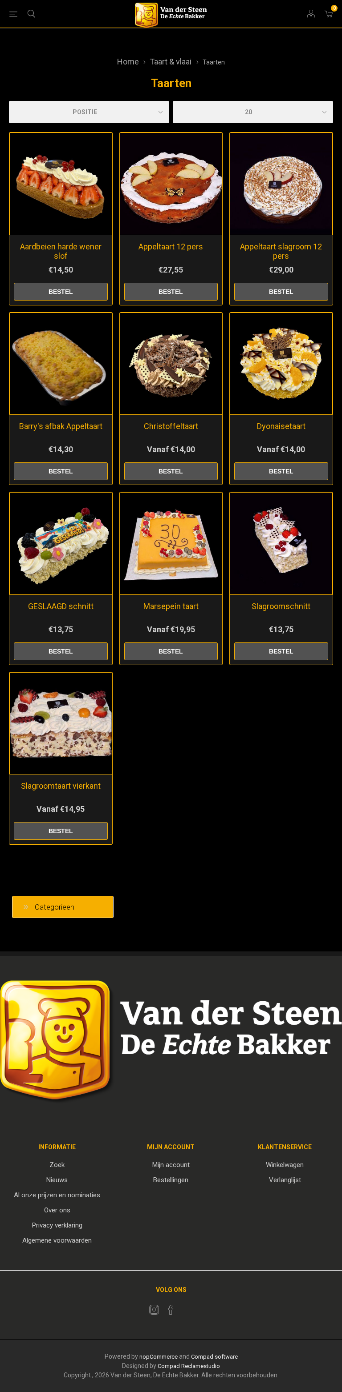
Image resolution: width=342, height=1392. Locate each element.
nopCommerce (158, 1356)
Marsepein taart (171, 606)
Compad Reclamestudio (189, 1366)
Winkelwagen (285, 1165)
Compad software (214, 1356)
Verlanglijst (285, 1180)
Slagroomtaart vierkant (61, 785)
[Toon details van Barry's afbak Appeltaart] (61, 364)
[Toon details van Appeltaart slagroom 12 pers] (281, 184)
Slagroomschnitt (281, 606)
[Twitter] (154, 1310)
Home (128, 61)
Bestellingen (170, 1180)
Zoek (57, 1165)
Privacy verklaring (57, 1225)
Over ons (57, 1210)
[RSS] (188, 1307)
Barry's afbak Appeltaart (60, 426)
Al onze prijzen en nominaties (57, 1195)
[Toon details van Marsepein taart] (171, 543)
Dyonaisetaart (281, 426)
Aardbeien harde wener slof (61, 251)
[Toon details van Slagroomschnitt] (281, 543)
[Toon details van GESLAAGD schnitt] (61, 543)
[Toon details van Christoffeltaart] (171, 364)
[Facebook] (171, 1310)
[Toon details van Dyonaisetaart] (281, 364)
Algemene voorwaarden (57, 1240)
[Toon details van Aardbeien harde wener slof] (61, 184)
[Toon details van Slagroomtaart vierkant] (61, 723)
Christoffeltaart (171, 426)
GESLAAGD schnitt (61, 606)
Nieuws (57, 1180)
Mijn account (171, 1165)
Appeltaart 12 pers (170, 246)
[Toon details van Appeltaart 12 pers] (171, 184)
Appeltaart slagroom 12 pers (281, 251)
